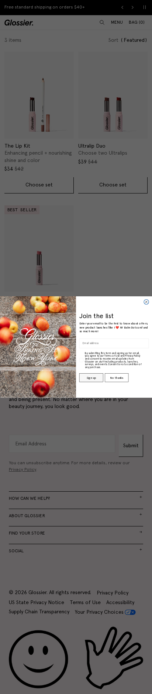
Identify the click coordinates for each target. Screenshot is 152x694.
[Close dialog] (146, 301)
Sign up (91, 377)
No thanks (116, 377)
